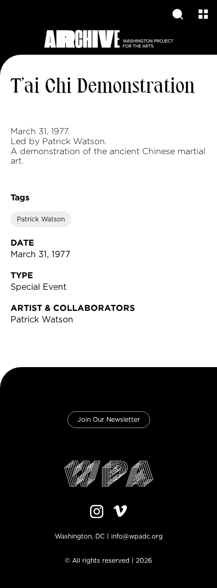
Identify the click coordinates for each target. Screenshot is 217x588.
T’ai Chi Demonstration (103, 87)
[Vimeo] (120, 512)
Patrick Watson (41, 219)
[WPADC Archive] (108, 39)
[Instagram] (97, 512)
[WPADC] (108, 474)
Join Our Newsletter (108, 420)
